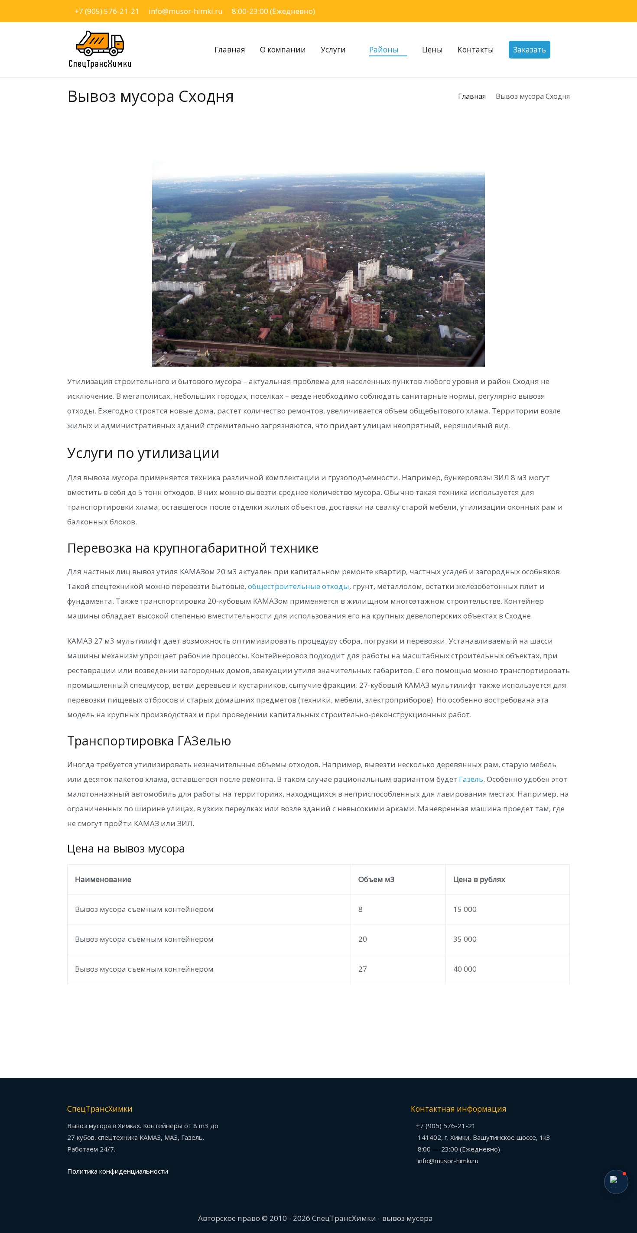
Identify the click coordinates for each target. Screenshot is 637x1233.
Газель (471, 779)
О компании (283, 50)
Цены (432, 50)
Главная (229, 50)
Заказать (529, 50)
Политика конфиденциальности (117, 1171)
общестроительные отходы (298, 586)
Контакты (476, 50)
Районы (384, 50)
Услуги (333, 50)
